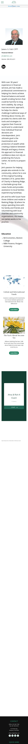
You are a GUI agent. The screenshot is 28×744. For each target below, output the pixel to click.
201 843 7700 (15, 724)
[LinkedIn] (12, 736)
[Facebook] (10, 736)
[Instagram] (18, 736)
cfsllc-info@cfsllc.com (14, 733)
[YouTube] (15, 736)
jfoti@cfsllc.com (7, 56)
